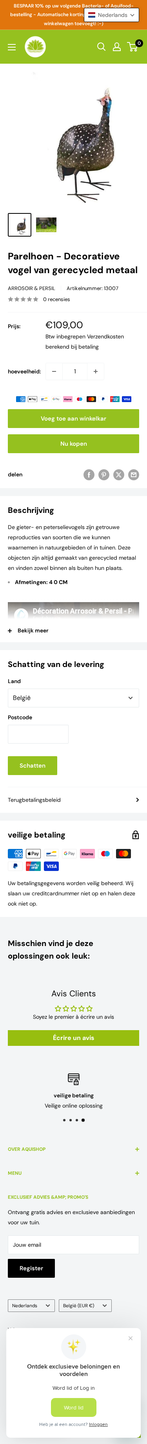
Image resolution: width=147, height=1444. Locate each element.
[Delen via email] (133, 474)
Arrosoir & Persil (31, 288)
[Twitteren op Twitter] (118, 474)
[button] (111, 15)
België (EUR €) (78, 1306)
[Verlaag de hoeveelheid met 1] (54, 371)
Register (31, 1268)
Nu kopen (73, 444)
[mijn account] (117, 46)
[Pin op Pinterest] (103, 474)
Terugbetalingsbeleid (34, 799)
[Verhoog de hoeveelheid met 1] (95, 371)
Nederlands (24, 1306)
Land (14, 681)
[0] (133, 46)
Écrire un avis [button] (73, 1038)
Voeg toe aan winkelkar (73, 419)
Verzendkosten (105, 336)
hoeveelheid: (24, 371)
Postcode (20, 717)
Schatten (32, 766)
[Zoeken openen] (101, 46)
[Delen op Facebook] (88, 474)
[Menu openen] (12, 47)
